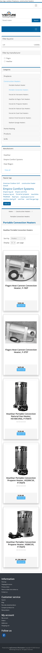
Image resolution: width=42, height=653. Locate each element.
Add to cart (21, 305)
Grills (6, 139)
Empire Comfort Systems (13, 159)
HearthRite (34, 194)
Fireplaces (8, 76)
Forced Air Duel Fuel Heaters (18, 113)
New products (5, 610)
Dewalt (5, 186)
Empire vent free (21, 192)
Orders (4, 620)
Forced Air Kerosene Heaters (18, 94)
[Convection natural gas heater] (21, 396)
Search (36, 20)
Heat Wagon (8, 164)
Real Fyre (15, 197)
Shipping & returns (7, 584)
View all (7, 170)
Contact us (5, 592)
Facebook (4, 635)
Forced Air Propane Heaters (18, 104)
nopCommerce (13, 648)
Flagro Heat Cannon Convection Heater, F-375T (21, 351)
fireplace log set (8, 194)
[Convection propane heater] (21, 525)
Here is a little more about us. (10, 589)
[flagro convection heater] (21, 332)
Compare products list (8, 607)
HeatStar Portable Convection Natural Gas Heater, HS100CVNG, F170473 (21, 416)
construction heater (28, 183)
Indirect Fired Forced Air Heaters (20, 118)
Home (11, 211)
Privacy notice (5, 587)
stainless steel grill (9, 199)
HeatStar (9, 61)
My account (5, 618)
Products (7, 134)
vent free (21, 199)
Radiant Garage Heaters (17, 123)
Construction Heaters (12, 81)
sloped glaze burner (27, 197)
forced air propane (22, 194)
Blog (3, 602)
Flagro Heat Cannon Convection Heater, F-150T (21, 286)
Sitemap (4, 582)
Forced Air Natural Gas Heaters (19, 109)
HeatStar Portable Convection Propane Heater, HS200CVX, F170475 (21, 480)
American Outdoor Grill (11, 183)
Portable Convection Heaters (18, 90)
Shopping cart (5, 625)
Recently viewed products (9, 605)
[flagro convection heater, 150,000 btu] (21, 268)
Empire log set (8, 192)
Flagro (8, 58)
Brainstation (21, 648)
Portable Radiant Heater (17, 85)
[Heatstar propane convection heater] (21, 460)
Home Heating (9, 128)
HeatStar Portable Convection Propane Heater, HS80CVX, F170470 (21, 544)
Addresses (5, 623)
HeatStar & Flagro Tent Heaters (19, 99)
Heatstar (6, 196)
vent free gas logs (32, 199)
